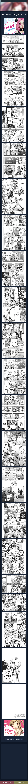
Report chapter (10, 739)
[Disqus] (14, 761)
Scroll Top (19, 739)
